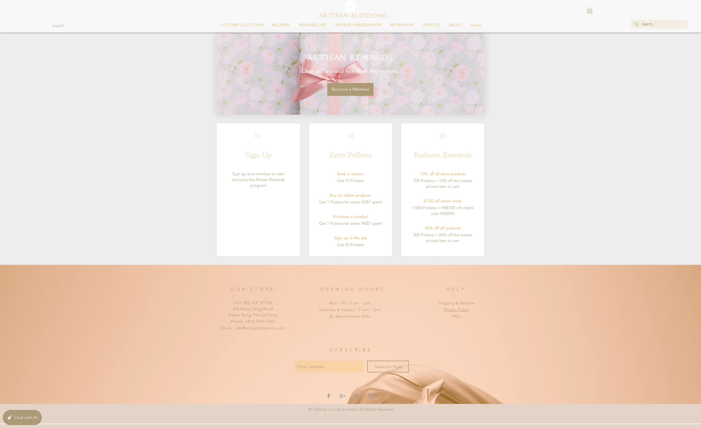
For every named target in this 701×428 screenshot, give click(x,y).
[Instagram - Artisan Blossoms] (370, 396)
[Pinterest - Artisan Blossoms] (356, 396)
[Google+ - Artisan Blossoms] (342, 396)
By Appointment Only (349, 316)
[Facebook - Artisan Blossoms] (328, 396)
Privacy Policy (456, 309)
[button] (242, 25)
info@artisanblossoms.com (260, 328)
